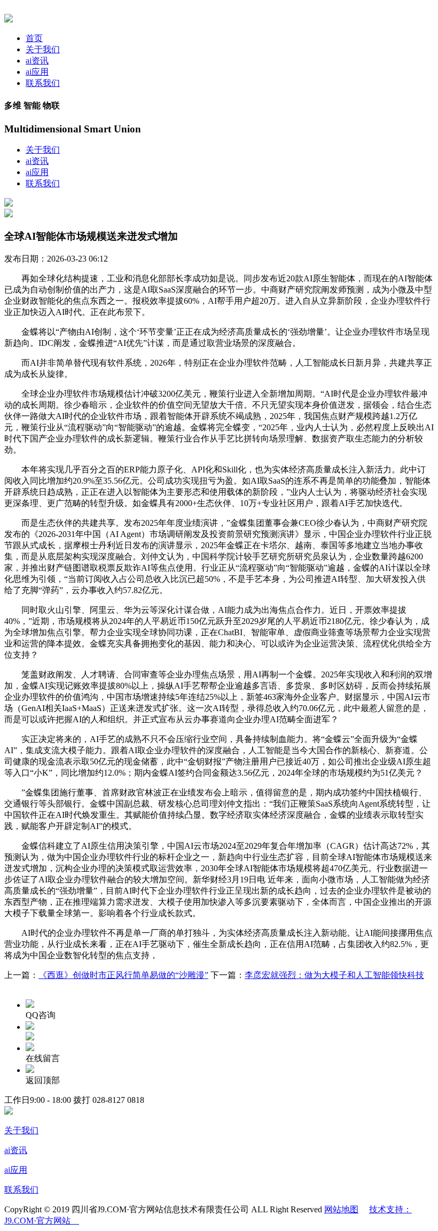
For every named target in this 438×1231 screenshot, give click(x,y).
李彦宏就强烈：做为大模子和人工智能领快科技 (334, 975)
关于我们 (43, 49)
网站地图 (341, 1209)
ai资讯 (37, 60)
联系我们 (43, 83)
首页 (34, 38)
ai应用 (37, 71)
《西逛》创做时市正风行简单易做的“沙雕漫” (123, 975)
